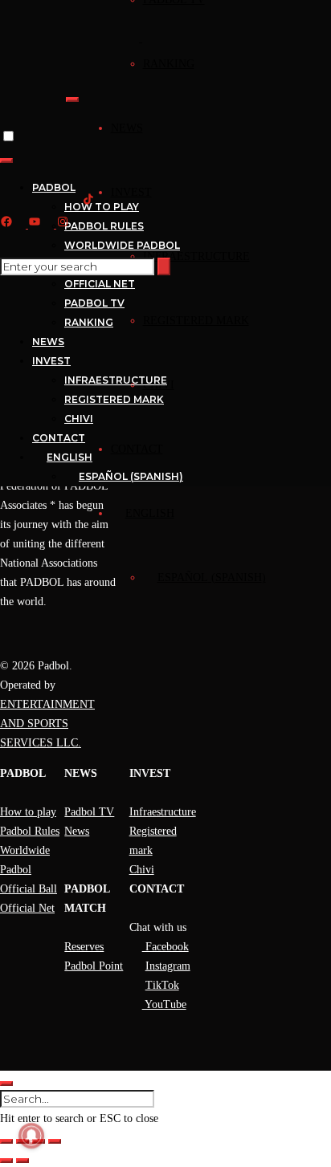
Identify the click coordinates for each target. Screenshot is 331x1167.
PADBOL (54, 187)
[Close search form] (6, 1083)
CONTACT (137, 449)
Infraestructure (162, 812)
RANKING (168, 64)
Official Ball (28, 889)
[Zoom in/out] (6, 1141)
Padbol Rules (29, 831)
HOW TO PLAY (101, 207)
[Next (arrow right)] (22, 1160)
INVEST (131, 192)
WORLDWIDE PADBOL (122, 245)
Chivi (141, 870)
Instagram (167, 966)
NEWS (127, 128)
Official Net (27, 908)
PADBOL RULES (104, 226)
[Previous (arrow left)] (6, 1160)
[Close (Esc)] (54, 1141)
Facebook (165, 947)
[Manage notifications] (31, 1136)
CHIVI (78, 419)
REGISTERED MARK (196, 321)
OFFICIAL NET (99, 284)
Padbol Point (93, 966)
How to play (28, 812)
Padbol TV (89, 812)
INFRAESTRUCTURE (196, 256)
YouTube (164, 1004)
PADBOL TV (94, 303)
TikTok (162, 985)
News (76, 831)
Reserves (84, 947)
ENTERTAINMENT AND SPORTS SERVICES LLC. (47, 723)
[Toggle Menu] (72, 99)
